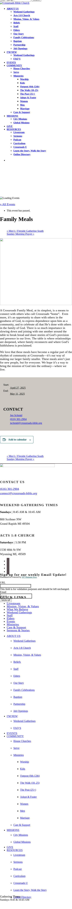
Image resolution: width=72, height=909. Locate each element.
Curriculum (19, 876)
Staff (10, 615)
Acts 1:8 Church (22, 647)
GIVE (10, 847)
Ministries (13, 624)
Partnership (19, 704)
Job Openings (20, 711)
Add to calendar (17, 439)
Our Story (18, 682)
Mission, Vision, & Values (23, 606)
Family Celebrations (24, 690)
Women (24, 803)
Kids (22, 768)
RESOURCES (15, 850)
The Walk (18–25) (30, 782)
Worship (24, 761)
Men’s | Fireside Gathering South (25, 231)
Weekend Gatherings (19, 612)
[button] (1, 905)
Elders (10, 618)
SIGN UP (5, 600)
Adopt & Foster (28, 796)
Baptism (17, 697)
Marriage (25, 817)
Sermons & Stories (18, 630)
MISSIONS (13, 830)
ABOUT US (13, 636)
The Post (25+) (28, 789)
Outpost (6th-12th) (30, 775)
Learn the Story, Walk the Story (30, 890)
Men (22, 810)
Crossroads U (20, 883)
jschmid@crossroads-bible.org (26, 423)
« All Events (7, 204)
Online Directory (22, 897)
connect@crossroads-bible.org (18, 493)
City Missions (20, 835)
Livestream (13, 603)
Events (11, 621)
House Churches (22, 741)
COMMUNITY (15, 736)
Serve (16, 748)
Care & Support (16, 627)
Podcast (17, 869)
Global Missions (22, 842)
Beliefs (17, 661)
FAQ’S (17, 728)
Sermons (18, 862)
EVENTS (12, 733)
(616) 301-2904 (18, 419)
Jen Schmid (16, 415)
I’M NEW (12, 716)
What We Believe (17, 609)
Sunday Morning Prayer (20, 234)
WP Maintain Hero (29, 577)
